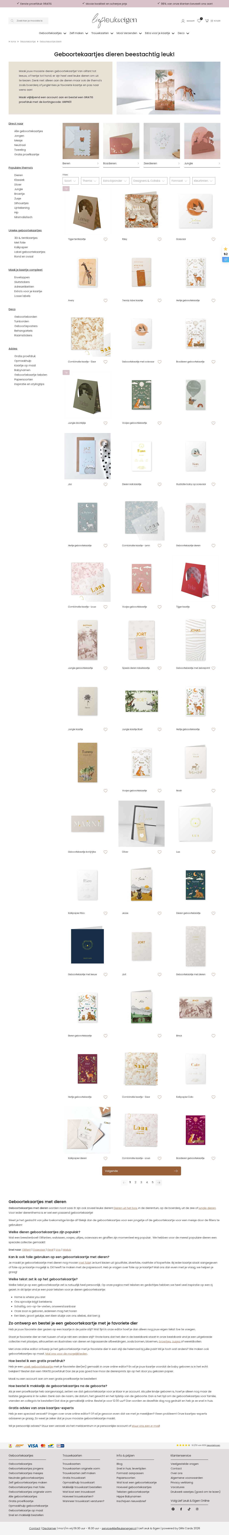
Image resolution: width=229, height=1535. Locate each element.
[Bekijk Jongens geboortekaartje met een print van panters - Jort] (141, 946)
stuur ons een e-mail (145, 1426)
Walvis (67, 1250)
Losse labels (22, 296)
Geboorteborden (25, 317)
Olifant (26, 1250)
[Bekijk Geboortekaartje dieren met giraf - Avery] (87, 272)
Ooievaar (39, 1250)
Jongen (19, 136)
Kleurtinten (201, 181)
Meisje (18, 140)
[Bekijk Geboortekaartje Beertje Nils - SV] (141, 1007)
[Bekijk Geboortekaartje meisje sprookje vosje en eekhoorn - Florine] (195, 333)
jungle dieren (207, 1208)
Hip (16, 212)
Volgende (111, 1171)
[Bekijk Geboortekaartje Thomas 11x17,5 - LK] (195, 395)
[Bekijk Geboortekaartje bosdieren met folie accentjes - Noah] (195, 762)
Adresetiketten (24, 286)
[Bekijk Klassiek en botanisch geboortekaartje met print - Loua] (87, 579)
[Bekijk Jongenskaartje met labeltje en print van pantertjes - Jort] (141, 640)
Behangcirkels (23, 331)
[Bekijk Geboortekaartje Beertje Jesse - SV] (141, 885)
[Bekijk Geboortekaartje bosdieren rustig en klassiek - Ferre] (195, 946)
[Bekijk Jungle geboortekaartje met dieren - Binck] (195, 1007)
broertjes (165, 1341)
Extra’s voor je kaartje (28, 291)
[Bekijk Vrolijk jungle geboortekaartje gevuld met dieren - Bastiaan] (87, 640)
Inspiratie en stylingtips (29, 384)
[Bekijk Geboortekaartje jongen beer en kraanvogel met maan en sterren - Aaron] (195, 885)
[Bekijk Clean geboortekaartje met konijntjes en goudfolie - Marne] (87, 824)
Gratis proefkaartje (26, 154)
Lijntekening (22, 208)
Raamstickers (23, 335)
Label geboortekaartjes (29, 252)
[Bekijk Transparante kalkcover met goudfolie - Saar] (141, 1069)
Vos (58, 1250)
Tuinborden (21, 321)
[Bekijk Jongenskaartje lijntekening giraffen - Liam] (195, 517)
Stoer (17, 184)
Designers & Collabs (147, 181)
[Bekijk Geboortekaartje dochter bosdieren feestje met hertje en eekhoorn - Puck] (195, 701)
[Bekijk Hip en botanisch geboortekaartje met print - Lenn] (141, 517)
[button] (188, 20)
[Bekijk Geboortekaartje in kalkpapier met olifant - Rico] (87, 885)
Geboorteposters (26, 326)
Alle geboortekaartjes (28, 131)
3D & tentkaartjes (26, 238)
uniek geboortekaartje (38, 1366)
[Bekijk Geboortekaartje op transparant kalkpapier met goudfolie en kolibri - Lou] (87, 1130)
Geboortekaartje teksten (30, 375)
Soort (68, 181)
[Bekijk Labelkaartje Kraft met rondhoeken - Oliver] (141, 824)
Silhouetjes (21, 203)
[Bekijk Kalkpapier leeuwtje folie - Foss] (141, 456)
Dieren (18, 175)
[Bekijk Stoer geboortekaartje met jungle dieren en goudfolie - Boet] (141, 701)
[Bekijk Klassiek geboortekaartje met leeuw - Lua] (195, 824)
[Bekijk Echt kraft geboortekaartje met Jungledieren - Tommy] (87, 762)
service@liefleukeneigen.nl (119, 1528)
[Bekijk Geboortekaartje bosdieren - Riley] (141, 211)
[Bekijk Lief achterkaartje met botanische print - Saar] (87, 333)
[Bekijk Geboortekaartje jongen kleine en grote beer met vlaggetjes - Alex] (87, 1007)
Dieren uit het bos (125, 1208)
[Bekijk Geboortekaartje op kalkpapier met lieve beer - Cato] (195, 1069)
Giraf (50, 1250)
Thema (88, 181)
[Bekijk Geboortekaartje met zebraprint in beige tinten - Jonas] (195, 640)
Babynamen (22, 370)
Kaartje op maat (25, 365)
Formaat (178, 181)
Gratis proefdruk (25, 356)
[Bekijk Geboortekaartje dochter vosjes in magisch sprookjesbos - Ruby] (141, 579)
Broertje (19, 194)
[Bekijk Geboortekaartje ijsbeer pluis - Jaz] (87, 456)
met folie (85, 1262)
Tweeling (20, 150)
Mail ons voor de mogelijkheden (66, 1353)
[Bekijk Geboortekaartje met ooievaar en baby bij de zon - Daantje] (141, 333)
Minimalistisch (23, 217)
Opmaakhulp (22, 361)
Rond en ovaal (23, 256)
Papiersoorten (23, 379)
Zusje (17, 198)
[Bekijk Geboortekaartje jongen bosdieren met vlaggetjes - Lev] (195, 272)
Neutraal (20, 145)
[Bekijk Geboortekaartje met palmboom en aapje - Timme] (87, 701)
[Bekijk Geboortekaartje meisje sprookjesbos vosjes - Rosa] (141, 762)
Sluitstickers (22, 282)
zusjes (176, 1341)
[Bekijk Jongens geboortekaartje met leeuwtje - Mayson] (87, 946)
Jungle (18, 189)
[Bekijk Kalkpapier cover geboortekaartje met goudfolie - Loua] (141, 1130)
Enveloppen (22, 277)
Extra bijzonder (113, 181)
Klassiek (19, 180)
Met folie (20, 242)
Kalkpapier (21, 247)
